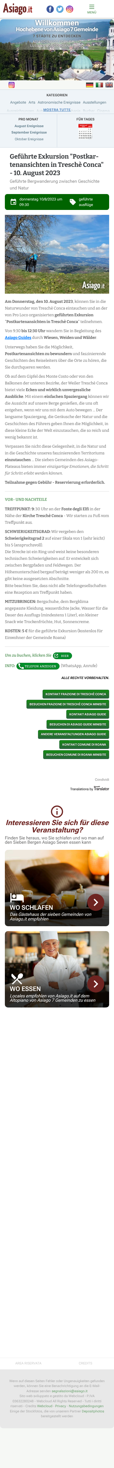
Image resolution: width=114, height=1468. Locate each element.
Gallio (75, 42)
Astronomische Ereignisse (59, 102)
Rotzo (78, 46)
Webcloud (44, 1406)
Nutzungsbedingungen (86, 1406)
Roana (65, 46)
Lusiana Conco (44, 46)
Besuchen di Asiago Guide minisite (78, 724)
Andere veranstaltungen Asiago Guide (73, 734)
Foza (63, 42)
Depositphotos (93, 1411)
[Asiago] (17, 9)
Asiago (39, 42)
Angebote (18, 102)
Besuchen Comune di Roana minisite (76, 754)
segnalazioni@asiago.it (70, 1391)
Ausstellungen (94, 102)
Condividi (102, 780)
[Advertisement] (57, 1055)
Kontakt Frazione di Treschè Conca (76, 694)
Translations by (81, 789)
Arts (32, 102)
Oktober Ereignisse (29, 139)
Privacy (60, 1406)
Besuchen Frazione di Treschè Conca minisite (67, 704)
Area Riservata (28, 1363)
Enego (52, 42)
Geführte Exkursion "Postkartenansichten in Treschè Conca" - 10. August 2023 (57, 165)
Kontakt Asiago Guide (87, 714)
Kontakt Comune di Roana (84, 744)
